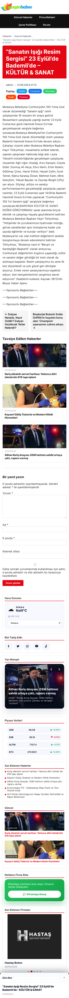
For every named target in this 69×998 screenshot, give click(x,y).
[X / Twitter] (18, 646)
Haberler (7, 36)
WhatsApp (50, 91)
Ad (5, 524)
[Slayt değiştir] (28, 971)
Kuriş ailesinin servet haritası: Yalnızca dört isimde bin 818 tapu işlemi (35, 772)
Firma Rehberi (47, 17)
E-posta (9, 538)
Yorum (8, 493)
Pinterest (23, 97)
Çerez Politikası (27, 24)
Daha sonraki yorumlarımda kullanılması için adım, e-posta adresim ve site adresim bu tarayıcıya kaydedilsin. (34, 572)
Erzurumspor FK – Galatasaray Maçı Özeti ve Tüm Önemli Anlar (32, 789)
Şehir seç (14, 616)
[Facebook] (8, 646)
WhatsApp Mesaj (34, 894)
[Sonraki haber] (59, 669)
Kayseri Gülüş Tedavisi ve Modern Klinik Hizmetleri (33, 777)
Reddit (11, 97)
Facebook (35, 91)
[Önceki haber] (52, 669)
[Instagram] (27, 646)
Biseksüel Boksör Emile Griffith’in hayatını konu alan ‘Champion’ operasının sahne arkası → (48, 321)
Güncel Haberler (23, 17)
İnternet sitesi (11, 551)
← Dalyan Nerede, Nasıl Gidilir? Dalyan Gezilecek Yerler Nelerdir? (15, 321)
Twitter (22, 91)
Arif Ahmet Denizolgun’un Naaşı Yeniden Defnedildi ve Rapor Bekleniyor (35, 795)
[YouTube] (37, 646)
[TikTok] (46, 646)
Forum (46, 24)
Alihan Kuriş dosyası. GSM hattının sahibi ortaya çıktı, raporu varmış (34, 782)
